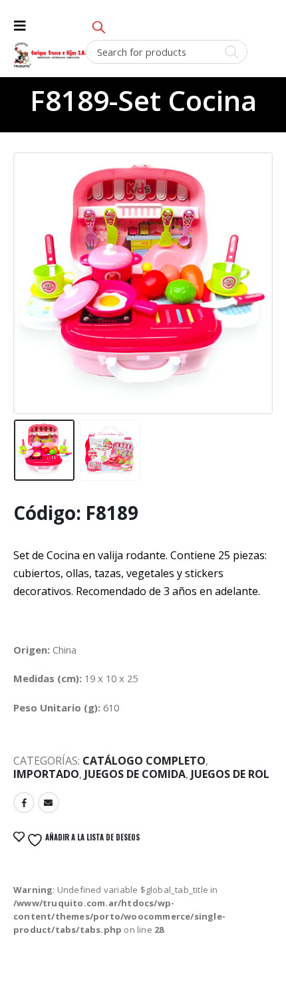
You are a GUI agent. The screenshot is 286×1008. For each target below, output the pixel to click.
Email (48, 802)
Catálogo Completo (144, 760)
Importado (46, 774)
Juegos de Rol (230, 774)
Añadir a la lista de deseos (91, 837)
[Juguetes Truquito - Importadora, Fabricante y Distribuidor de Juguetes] (49, 55)
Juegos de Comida (135, 774)
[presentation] (30, 268)
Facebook (24, 802)
